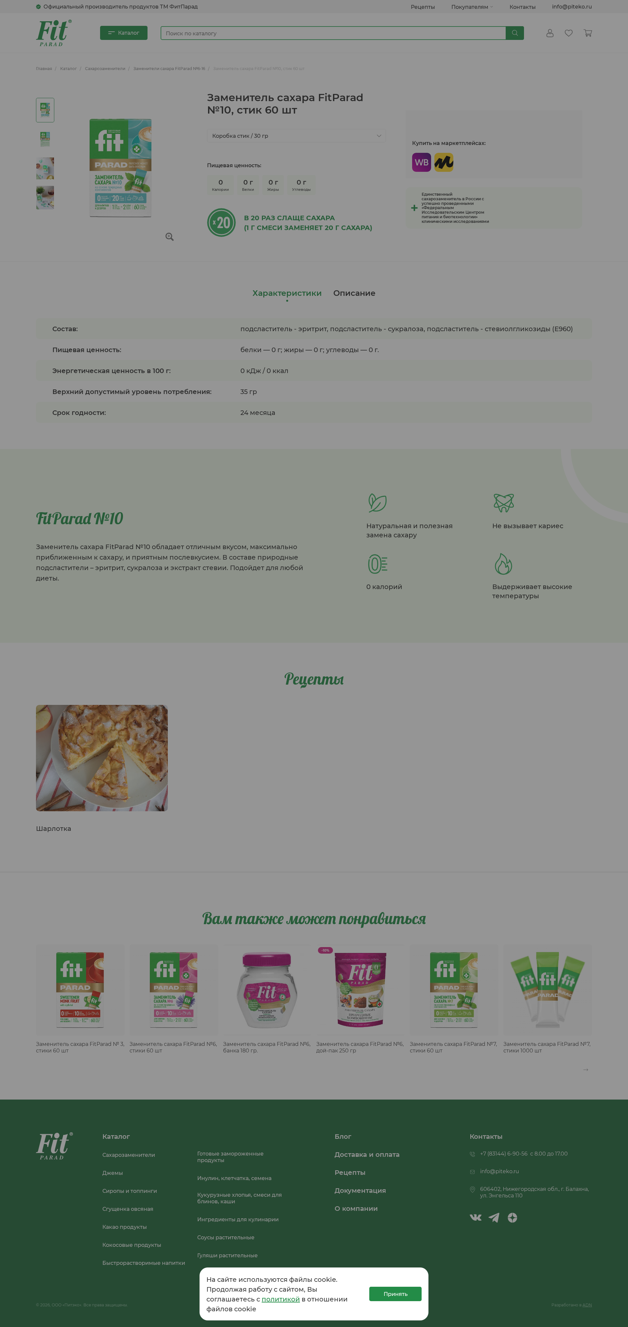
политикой (281, 1299)
